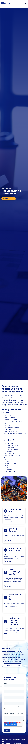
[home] (7, 3)
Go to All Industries (6, 188)
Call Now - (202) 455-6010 (12, 665)
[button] (25, 3)
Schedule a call (8, 198)
